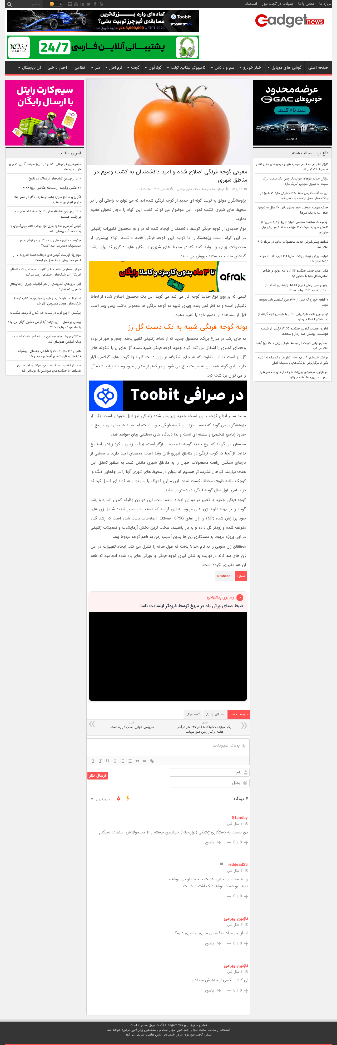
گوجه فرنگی (193, 714)
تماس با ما (306, 3)
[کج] (100, 761)
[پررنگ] (93, 761)
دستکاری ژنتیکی (214, 714)
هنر (97, 67)
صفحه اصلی (318, 67)
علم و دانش (224, 67)
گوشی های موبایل (286, 67)
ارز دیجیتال (31, 67)
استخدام (251, 3)
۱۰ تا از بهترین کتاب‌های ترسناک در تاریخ (54, 178)
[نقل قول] (137, 761)
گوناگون (155, 67)
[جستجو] (9, 4)
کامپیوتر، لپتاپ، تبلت (188, 67)
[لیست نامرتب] (129, 761)
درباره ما (325, 3)
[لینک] (152, 761)
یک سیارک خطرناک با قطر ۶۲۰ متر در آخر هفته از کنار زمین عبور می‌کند (204, 727)
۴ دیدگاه (237, 189)
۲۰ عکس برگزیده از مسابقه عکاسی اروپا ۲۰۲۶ (51, 188)
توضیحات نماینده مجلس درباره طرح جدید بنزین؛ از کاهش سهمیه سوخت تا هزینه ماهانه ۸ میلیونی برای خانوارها (294, 227)
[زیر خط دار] (107, 761)
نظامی (80, 67)
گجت (135, 67)
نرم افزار (115, 67)
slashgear (224, 576)
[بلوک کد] (144, 761)
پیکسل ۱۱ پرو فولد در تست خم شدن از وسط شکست (45, 313)
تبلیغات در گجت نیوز (277, 3)
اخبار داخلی (57, 67)
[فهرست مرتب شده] (122, 761)
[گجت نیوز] (289, 29)
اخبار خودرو (252, 67)
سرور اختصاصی (172, 1034)
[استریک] (115, 761)
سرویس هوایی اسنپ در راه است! (132, 725)
